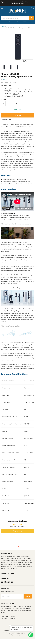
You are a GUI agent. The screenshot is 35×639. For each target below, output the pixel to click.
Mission (5, 79)
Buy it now (17, 115)
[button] (4, 67)
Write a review (17, 531)
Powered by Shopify (17, 636)
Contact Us (24, 632)
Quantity (3, 99)
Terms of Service (15, 632)
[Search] (31, 18)
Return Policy (5, 632)
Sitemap (31, 632)
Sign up (27, 596)
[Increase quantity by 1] (16, 103)
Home (2, 26)
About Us (6, 630)
